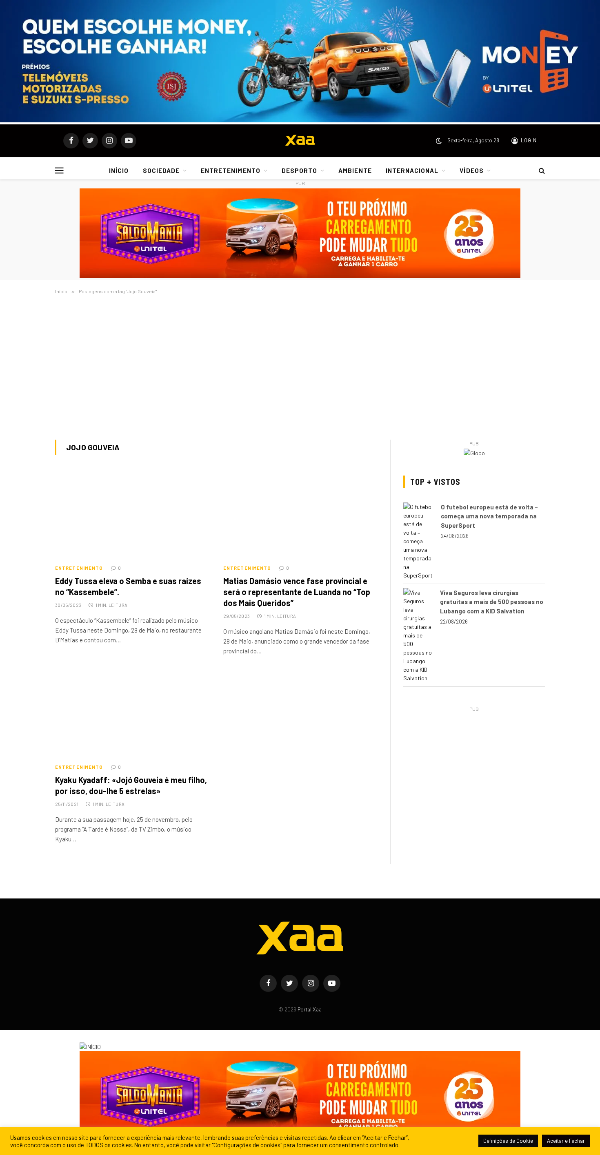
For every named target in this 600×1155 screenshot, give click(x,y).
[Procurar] (541, 170)
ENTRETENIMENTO (230, 170)
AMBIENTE (354, 170)
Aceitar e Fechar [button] (566, 1140)
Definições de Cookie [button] (508, 1140)
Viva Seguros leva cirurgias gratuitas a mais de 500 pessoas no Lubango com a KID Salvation (491, 602)
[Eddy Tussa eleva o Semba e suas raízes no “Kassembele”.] (132, 514)
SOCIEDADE (161, 170)
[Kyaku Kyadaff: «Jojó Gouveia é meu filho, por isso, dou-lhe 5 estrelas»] (132, 713)
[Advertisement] (300, 365)
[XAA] (300, 140)
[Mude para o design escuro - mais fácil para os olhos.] (439, 140)
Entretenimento (79, 568)
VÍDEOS (471, 170)
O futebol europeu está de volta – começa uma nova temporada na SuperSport (489, 516)
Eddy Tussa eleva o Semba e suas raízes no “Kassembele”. (128, 586)
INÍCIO (119, 170)
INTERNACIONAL (412, 170)
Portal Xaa (310, 1009)
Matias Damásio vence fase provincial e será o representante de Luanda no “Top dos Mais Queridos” (296, 592)
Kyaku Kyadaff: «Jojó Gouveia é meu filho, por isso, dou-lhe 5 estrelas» (131, 785)
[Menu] (59, 170)
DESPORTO (299, 170)
